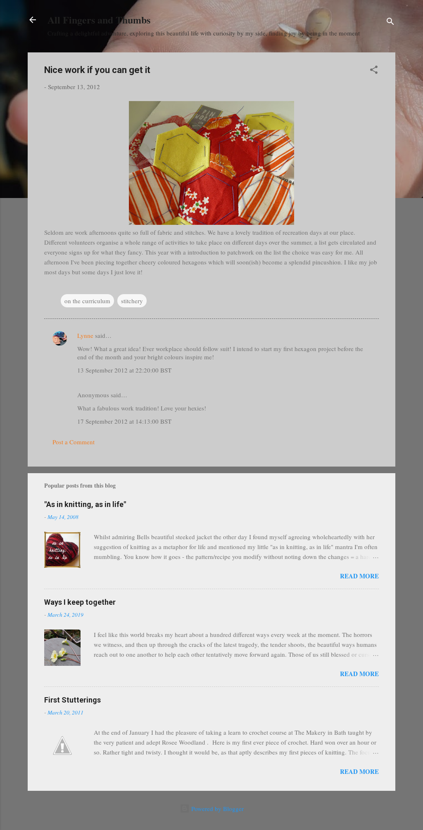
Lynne (85, 335)
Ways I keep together (80, 602)
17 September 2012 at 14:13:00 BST (124, 421)
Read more (359, 575)
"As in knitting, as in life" (85, 504)
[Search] (390, 22)
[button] (374, 71)
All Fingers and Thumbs (99, 19)
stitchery (132, 301)
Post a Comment (73, 442)
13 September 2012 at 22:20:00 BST (124, 370)
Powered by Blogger (217, 808)
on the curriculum (87, 301)
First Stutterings (72, 700)
